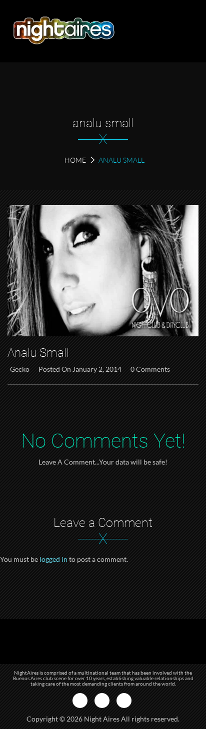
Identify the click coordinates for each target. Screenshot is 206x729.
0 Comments (150, 369)
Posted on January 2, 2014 (80, 369)
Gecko (20, 369)
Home (75, 160)
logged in (54, 559)
